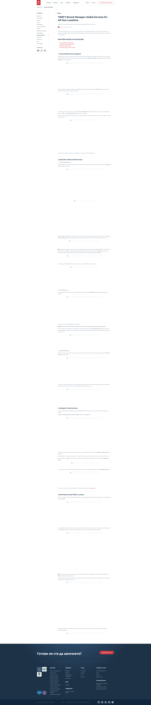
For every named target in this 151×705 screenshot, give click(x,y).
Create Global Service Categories (67, 42)
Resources (39, 20)
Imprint (63, 702)
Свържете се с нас (107, 652)
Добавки (67, 672)
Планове (67, 684)
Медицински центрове (55, 688)
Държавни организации (55, 684)
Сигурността (68, 678)
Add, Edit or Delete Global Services (67, 44)
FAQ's (38, 41)
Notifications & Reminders (42, 30)
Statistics (38, 28)
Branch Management (48, 7)
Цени (62, 2)
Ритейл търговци (54, 674)
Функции (67, 670)
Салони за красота (54, 686)
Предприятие (53, 672)
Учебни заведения (54, 682)
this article (93, 488)
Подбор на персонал (54, 680)
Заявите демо (99, 676)
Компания (83, 670)
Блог (82, 674)
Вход (97, 672)
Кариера (83, 672)
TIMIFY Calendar (40, 18)
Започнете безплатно (101, 670)
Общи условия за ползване (71, 702)
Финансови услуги (54, 676)
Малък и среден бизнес (55, 670)
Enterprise (68, 2)
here (100, 252)
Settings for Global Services (65, 45)
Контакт (98, 674)
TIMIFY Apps (39, 37)
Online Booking (40, 24)
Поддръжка (39, 7)
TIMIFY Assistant (40, 43)
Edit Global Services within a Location (67, 47)
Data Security (39, 39)
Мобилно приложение (101, 688)
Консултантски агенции (55, 694)
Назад (59, 13)
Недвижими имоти (54, 678)
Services (38, 22)
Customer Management (41, 26)
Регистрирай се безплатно (106, 2)
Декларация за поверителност (84, 702)
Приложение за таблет (101, 686)
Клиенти (83, 676)
